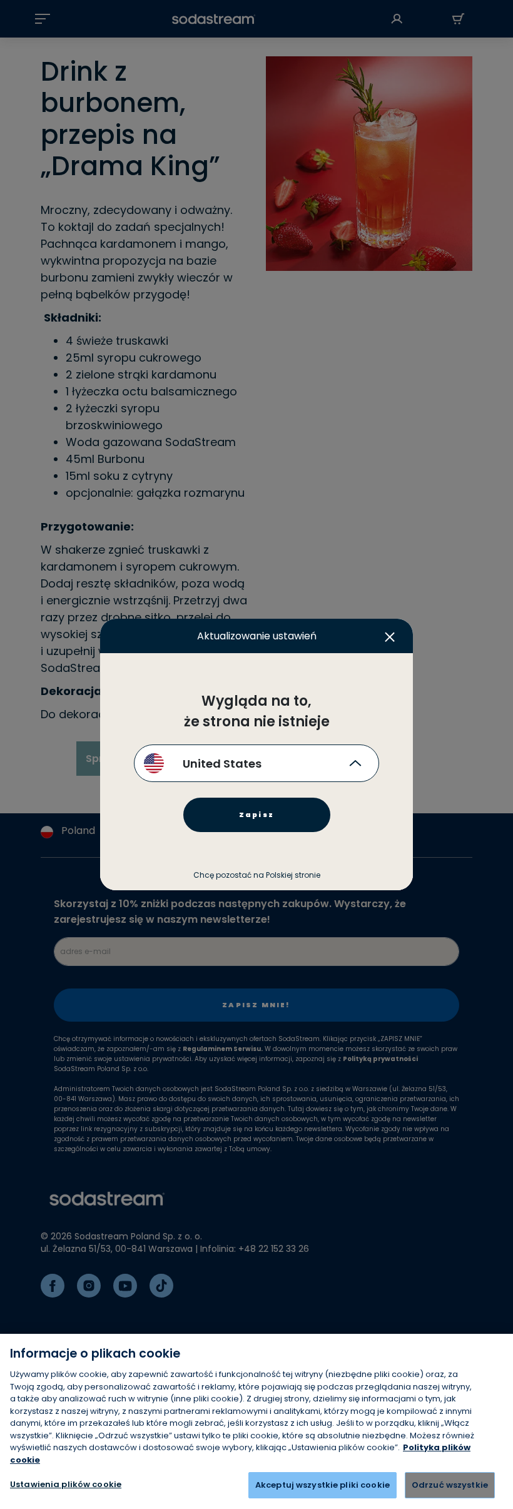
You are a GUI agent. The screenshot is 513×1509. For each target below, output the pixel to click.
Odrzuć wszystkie (450, 1485)
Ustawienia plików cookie (65, 1484)
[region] (256, 1421)
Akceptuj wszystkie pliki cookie (322, 1485)
